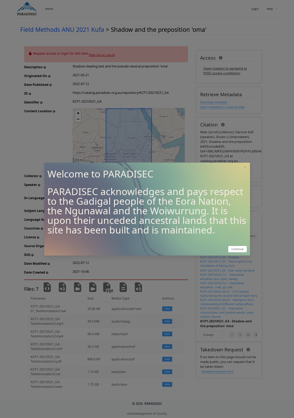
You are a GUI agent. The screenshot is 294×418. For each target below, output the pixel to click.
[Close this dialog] (245, 167)
